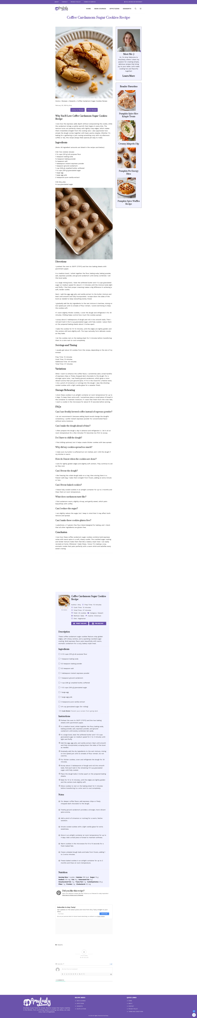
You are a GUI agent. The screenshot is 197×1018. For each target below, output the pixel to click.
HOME (130, 1000)
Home (88, 9)
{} (81, 974)
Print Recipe (91, 110)
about (57, 1)
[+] (84, 974)
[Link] (80, 974)
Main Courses (100, 9)
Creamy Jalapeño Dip (128, 143)
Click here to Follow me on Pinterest (72, 895)
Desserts (127, 9)
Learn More (128, 76)
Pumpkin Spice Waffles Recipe (129, 202)
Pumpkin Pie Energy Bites (128, 172)
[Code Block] (77, 974)
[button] (135, 8)
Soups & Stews (81, 1009)
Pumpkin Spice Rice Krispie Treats (128, 115)
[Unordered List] (73, 974)
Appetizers (114, 9)
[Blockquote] (75, 974)
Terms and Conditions (135, 1011)
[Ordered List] (71, 974)
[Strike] (69, 974)
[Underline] (67, 974)
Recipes (64, 101)
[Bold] (62, 974)
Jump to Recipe (77, 110)
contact (65, 1)
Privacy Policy (76, 1)
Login (110, 964)
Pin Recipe (98, 623)
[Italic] (65, 974)
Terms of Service (90, 1)
